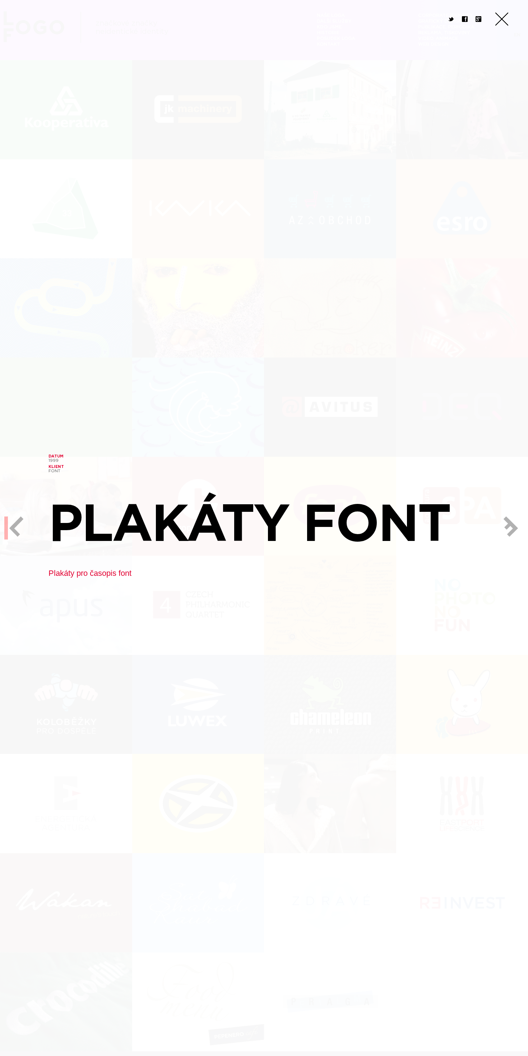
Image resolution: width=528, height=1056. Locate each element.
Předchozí (14, 528)
